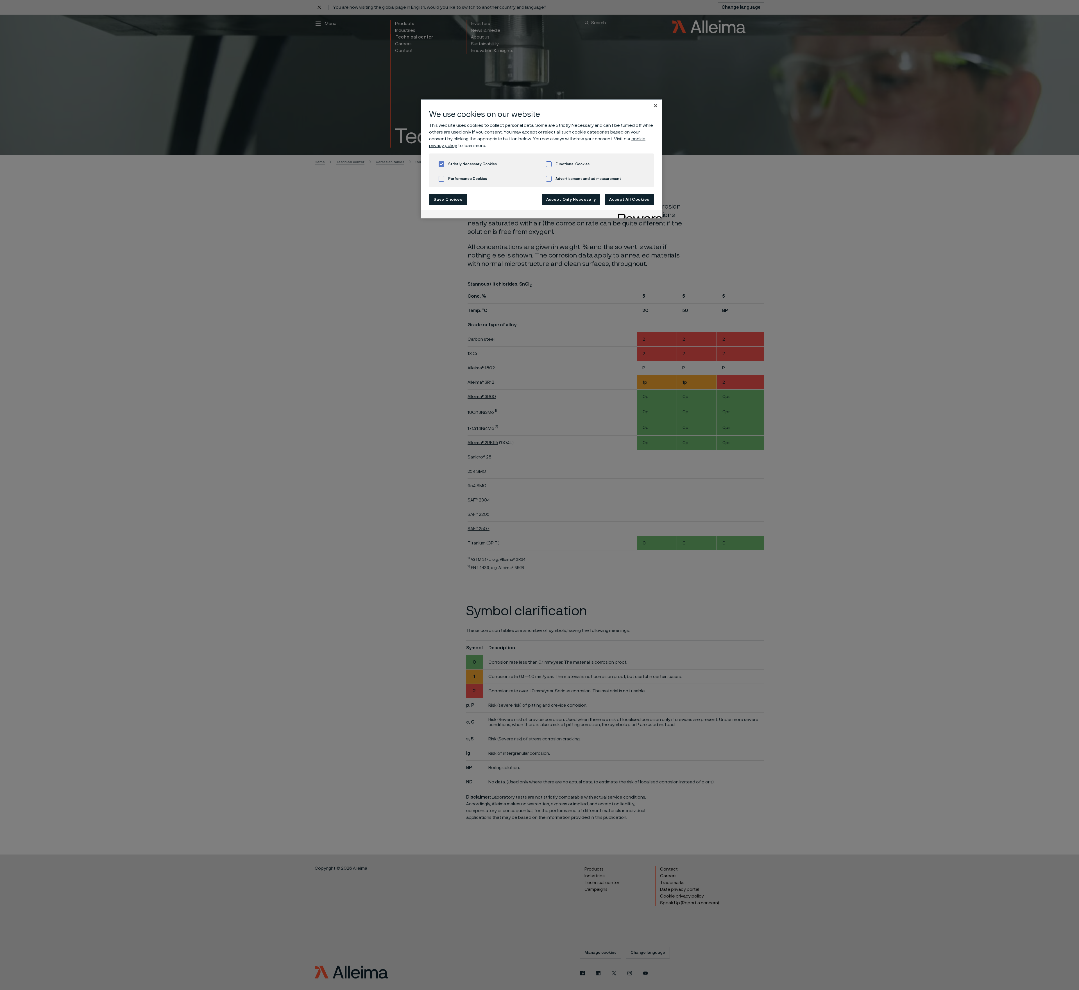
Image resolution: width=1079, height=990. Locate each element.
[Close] (655, 106)
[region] (541, 158)
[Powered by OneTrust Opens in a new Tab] (638, 214)
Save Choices (448, 200)
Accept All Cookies (629, 200)
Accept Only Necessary (571, 200)
